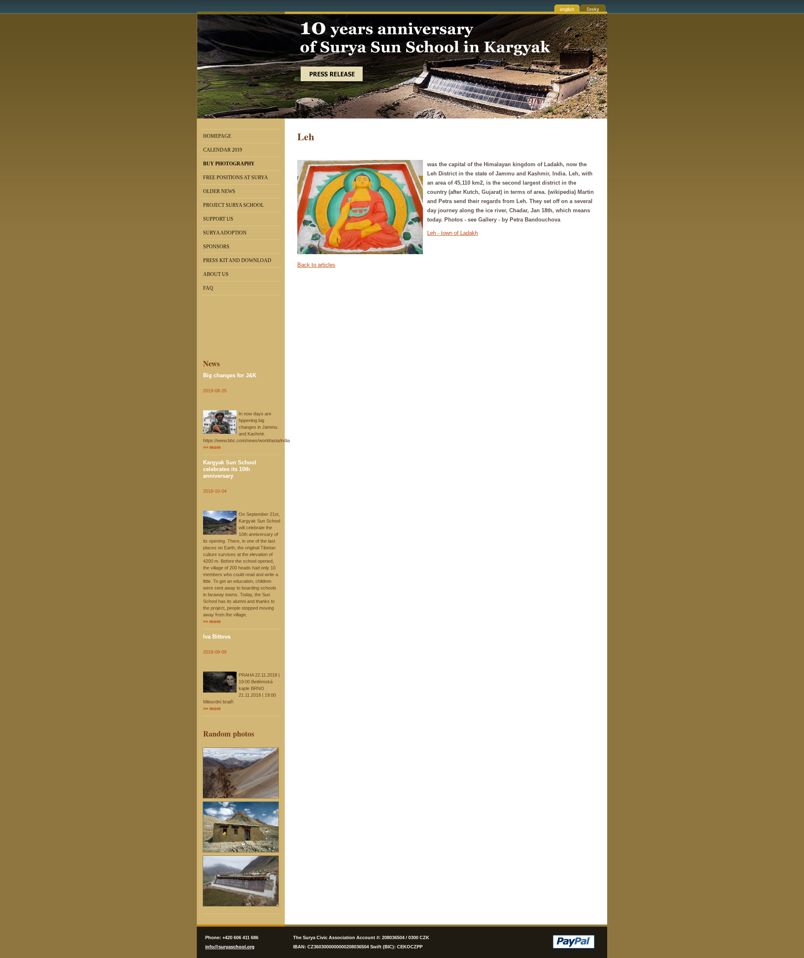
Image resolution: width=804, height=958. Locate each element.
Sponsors (216, 247)
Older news (219, 191)
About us (216, 274)
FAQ (208, 288)
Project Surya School (233, 205)
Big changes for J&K (229, 375)
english (567, 9)
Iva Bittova (216, 637)
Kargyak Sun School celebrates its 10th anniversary (229, 469)
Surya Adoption (225, 233)
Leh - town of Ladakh (452, 233)
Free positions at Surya (235, 177)
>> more (212, 447)
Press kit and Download (237, 260)
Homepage (217, 136)
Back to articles (316, 265)
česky (593, 9)
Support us (218, 219)
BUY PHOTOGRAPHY (229, 164)
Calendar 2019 (222, 150)
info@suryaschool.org (230, 946)
